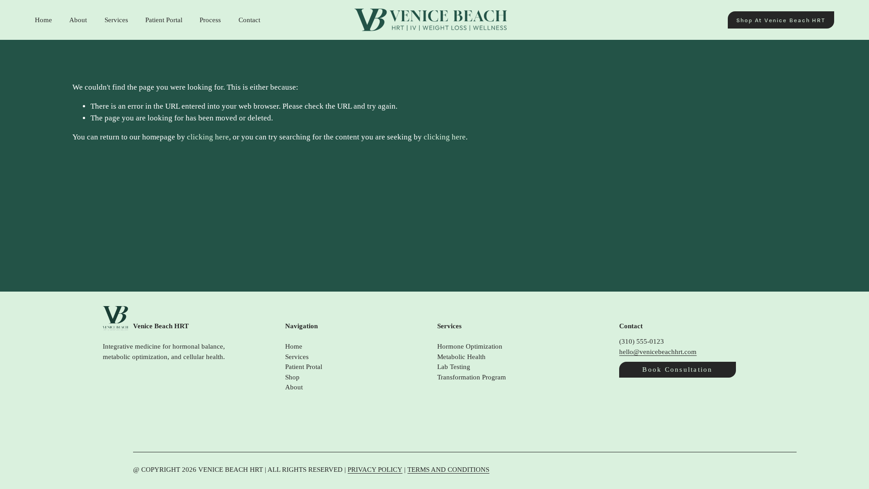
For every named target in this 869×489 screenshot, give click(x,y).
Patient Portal (163, 20)
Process (210, 20)
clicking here (208, 137)
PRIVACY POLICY (375, 469)
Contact (249, 20)
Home (43, 20)
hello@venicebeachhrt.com (658, 351)
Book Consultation (677, 369)
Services (116, 20)
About (78, 20)
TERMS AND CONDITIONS (448, 469)
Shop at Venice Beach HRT (781, 20)
